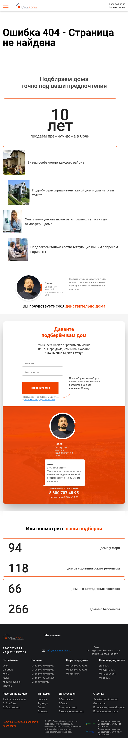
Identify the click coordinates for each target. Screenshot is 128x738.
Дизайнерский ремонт (105, 699)
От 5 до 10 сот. (107, 669)
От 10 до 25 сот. (107, 673)
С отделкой (99, 703)
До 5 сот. (104, 665)
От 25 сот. (104, 677)
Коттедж (42, 699)
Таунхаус (43, 703)
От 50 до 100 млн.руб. (43, 677)
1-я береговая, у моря (14, 699)
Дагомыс (8, 669)
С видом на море (68, 707)
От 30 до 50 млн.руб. (43, 673)
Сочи (5, 665)
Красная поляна (11, 681)
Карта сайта (9, 726)
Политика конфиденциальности (20, 722)
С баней (63, 703)
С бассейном (66, 699)
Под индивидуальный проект (109, 707)
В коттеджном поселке (71, 711)
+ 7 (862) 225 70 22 (14, 652)
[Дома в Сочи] (29, 5)
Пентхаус (43, 711)
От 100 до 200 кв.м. (76, 665)
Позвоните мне (40, 387)
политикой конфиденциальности (39, 399)
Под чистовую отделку (105, 711)
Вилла (41, 707)
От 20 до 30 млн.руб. (43, 669)
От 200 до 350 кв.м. (76, 669)
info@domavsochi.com (59, 650)
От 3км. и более (11, 707)
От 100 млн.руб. (40, 681)
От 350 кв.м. (73, 673)
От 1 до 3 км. (9, 703)
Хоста (6, 673)
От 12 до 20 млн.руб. (43, 665)
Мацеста (7, 685)
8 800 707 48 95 (117, 4)
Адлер (6, 677)
